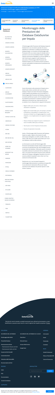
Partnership (45, 341)
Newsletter (33, 366)
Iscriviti (50, 371)
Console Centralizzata (5, 380)
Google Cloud (23, 348)
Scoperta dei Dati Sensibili (6, 352)
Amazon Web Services (25, 344)
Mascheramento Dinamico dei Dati (10, 346)
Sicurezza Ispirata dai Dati (6, 362)
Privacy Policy (35, 392)
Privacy (48, 323)
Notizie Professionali (47, 352)
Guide (2, 370)
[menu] (53, 3)
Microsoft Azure (23, 341)
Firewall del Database (5, 341)
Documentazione (5, 377)
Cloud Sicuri (22, 337)
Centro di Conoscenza (48, 359)
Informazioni (46, 334)
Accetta (50, 391)
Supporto (4, 384)
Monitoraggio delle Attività (7, 337)
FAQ (2, 373)
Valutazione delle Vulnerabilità (7, 359)
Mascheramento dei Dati (6, 344)
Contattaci (45, 344)
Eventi (44, 337)
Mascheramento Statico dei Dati (9, 349)
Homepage (3, 11)
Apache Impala (12, 11)
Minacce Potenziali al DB (48, 355)
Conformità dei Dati (5, 355)
